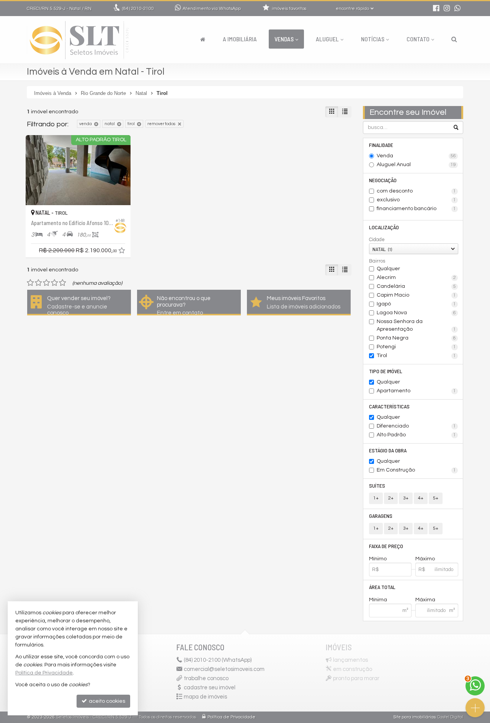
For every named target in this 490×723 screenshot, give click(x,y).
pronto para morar (356, 678)
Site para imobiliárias (415, 717)
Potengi (416, 346)
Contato (418, 38)
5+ (435, 498)
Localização (384, 227)
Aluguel (327, 38)
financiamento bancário (416, 208)
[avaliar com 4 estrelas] (54, 283)
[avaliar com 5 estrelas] (62, 283)
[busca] (454, 39)
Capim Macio (416, 295)
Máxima (425, 599)
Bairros (377, 261)
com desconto (416, 191)
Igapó (416, 304)
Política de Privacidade (231, 717)
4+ (420, 498)
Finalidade (381, 145)
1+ (376, 498)
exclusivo (416, 199)
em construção (352, 669)
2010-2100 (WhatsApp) (218, 660)
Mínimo (378, 558)
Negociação (383, 180)
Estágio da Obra (388, 450)
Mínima (378, 599)
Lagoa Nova (416, 312)
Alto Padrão (416, 434)
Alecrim (416, 277)
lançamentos (350, 660)
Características (389, 406)
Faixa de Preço (386, 546)
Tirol (416, 355)
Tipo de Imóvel (385, 371)
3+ (405, 498)
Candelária (416, 286)
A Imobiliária (240, 38)
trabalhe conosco (206, 678)
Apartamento (416, 390)
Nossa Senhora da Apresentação (416, 325)
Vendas (284, 38)
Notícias (372, 38)
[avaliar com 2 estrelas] (38, 283)
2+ (391, 498)
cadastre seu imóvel (209, 687)
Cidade (377, 239)
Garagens (380, 515)
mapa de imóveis (205, 697)
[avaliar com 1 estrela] (30, 283)
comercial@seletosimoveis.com (224, 669)
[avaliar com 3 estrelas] (46, 283)
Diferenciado (416, 426)
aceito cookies (106, 701)
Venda (416, 155)
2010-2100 (138, 8)
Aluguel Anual (416, 164)
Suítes (377, 485)
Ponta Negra (416, 338)
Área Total (382, 587)
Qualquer (388, 268)
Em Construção (416, 470)
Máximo (425, 558)
